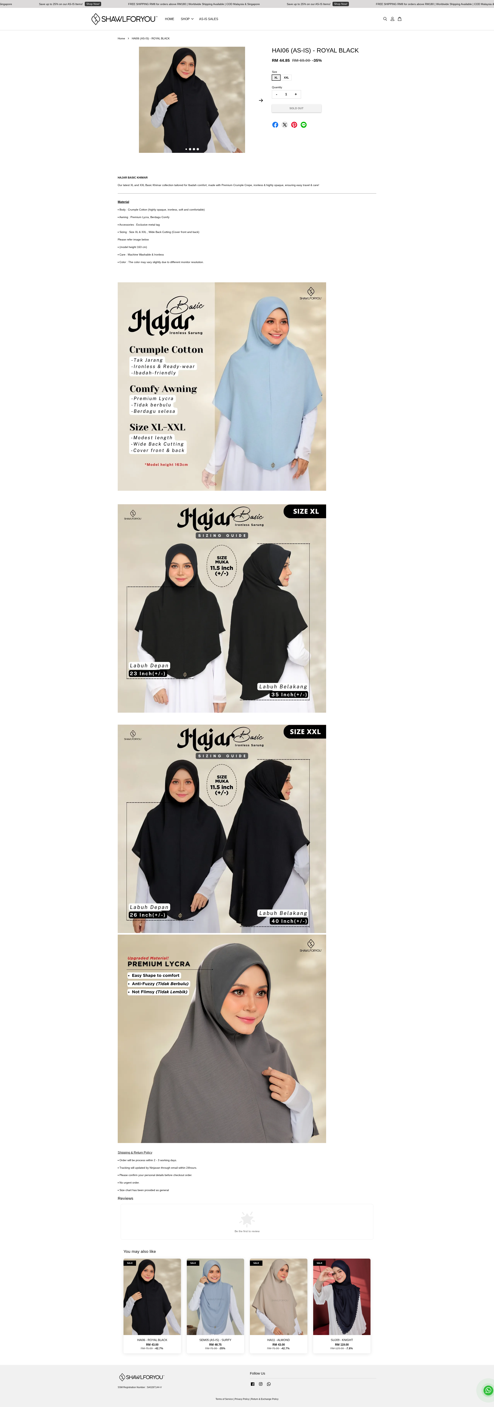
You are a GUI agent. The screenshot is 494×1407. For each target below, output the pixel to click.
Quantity (277, 87)
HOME (169, 19)
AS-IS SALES (208, 19)
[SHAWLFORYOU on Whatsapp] (269, 1386)
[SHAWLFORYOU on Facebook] (252, 1386)
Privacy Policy (242, 1399)
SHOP (185, 19)
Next (261, 100)
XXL (286, 77)
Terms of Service (224, 1399)
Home (121, 38)
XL (276, 77)
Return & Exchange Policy (264, 1399)
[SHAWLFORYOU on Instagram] (260, 1386)
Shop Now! (244, 3)
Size (274, 71)
